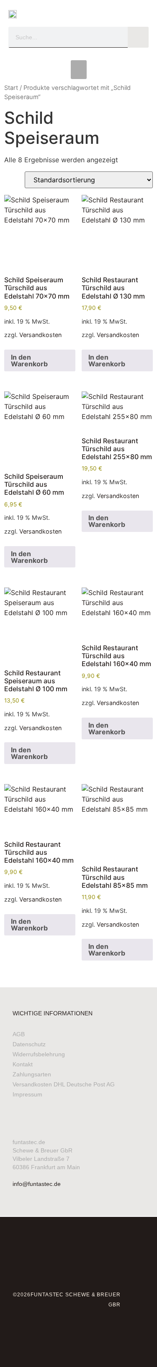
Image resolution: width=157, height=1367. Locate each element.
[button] (79, 69)
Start (11, 88)
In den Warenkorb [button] (29, 360)
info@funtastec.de (37, 1183)
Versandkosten (40, 334)
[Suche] (138, 37)
